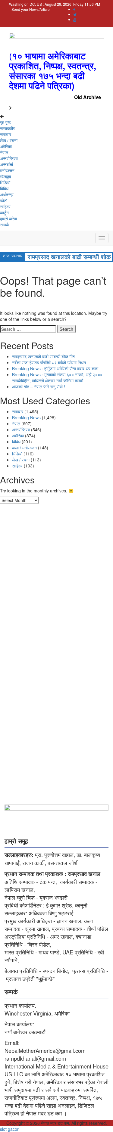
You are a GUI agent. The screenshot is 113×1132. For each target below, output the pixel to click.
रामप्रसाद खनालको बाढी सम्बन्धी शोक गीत (43, 356)
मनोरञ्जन (7, 170)
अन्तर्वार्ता (6, 164)
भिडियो (5, 182)
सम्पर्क (4, 225)
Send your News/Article (30, 9)
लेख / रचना (8, 140)
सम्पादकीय (7, 128)
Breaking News (26, 417)
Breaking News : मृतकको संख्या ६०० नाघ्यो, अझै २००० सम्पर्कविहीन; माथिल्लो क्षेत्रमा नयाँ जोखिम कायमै (57, 377)
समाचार (5, 134)
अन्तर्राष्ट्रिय (9, 158)
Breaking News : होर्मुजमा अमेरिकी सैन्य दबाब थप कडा (55, 368)
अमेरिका (6, 146)
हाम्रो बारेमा (8, 219)
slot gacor (9, 1129)
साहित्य (5, 206)
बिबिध (4, 188)
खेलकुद (5, 176)
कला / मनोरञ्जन (24, 448)
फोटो (3, 200)
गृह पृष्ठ (5, 122)
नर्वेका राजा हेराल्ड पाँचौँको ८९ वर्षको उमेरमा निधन (49, 362)
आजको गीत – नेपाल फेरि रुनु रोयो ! (38, 386)
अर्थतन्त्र (7, 194)
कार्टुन (4, 212)
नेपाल (4, 152)
